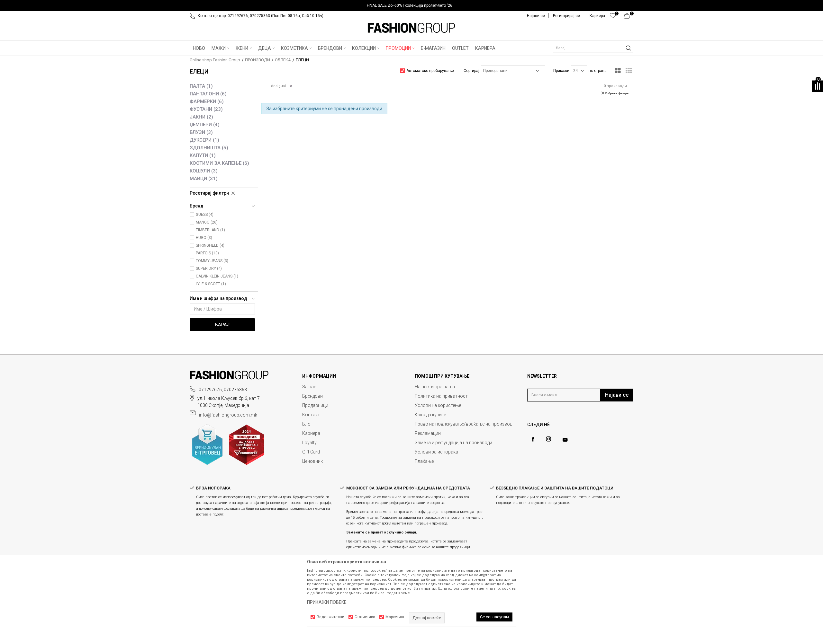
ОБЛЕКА (283, 59)
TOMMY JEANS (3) (212, 261)
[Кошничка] (629, 17)
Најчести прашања (435, 386)
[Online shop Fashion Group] (411, 28)
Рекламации (428, 433)
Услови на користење (438, 405)
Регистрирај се (566, 15)
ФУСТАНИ (206, 109)
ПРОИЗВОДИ (257, 59)
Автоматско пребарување (430, 70)
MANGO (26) (207, 222)
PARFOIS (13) (207, 253)
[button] (593, 48)
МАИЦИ (204, 178)
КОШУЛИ (204, 171)
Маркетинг (395, 617)
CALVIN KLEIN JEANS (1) (217, 276)
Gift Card (311, 451)
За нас (309, 386)
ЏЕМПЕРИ (205, 125)
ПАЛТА (201, 86)
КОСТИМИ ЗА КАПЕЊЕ (219, 163)
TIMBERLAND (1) (210, 230)
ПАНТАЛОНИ (208, 94)
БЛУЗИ (201, 132)
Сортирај (471, 70)
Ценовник (312, 461)
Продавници (315, 405)
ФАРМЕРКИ (207, 101)
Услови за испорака (436, 451)
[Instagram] (548, 439)
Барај (222, 324)
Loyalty (309, 442)
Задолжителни (330, 617)
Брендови (312, 396)
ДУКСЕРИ (204, 140)
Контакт (311, 414)
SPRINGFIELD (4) (210, 245)
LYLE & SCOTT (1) (211, 284)
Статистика (365, 617)
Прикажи (561, 70)
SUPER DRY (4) (209, 268)
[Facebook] (533, 439)
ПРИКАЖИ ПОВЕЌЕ (327, 602)
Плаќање (424, 461)
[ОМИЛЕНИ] (613, 17)
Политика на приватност (441, 396)
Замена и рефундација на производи (453, 442)
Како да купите (430, 414)
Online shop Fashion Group (215, 59)
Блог (307, 424)
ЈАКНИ (201, 117)
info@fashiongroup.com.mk (228, 415)
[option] (411, 5)
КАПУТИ (203, 155)
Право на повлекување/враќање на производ (463, 424)
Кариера (311, 433)
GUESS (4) (204, 214)
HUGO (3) (204, 237)
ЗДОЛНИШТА (209, 148)
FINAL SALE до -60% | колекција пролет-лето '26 (409, 5)
